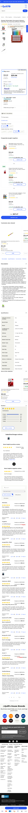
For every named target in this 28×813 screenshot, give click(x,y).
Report (24, 518)
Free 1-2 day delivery (7, 113)
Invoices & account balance (3, 760)
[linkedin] (13, 741)
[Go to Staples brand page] (5, 721)
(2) (21, 416)
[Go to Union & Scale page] (17, 721)
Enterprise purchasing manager (10, 777)
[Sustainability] (4, 306)
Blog (23, 752)
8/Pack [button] (16, 131)
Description (4, 258)
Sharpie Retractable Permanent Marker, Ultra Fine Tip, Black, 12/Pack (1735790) (17, 169)
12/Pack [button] (4, 131)
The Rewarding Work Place (24, 755)
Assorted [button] (5, 126)
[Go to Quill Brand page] (5, 716)
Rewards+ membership (10, 751)
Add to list (5, 120)
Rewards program (9, 754)
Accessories (18, 258)
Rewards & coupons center (17, 764)
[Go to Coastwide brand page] (11, 716)
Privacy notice (13, 804)
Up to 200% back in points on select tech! (14, 1)
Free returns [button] (5, 117)
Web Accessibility (24, 761)
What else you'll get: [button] (9, 107)
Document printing (10, 773)
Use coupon (22, 731)
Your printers (17, 757)
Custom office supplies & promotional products (10, 768)
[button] (27, 1)
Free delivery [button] (4, 398)
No (18, 518)
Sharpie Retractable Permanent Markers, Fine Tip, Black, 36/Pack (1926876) (10, 390)
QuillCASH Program (10, 757)
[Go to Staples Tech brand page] (11, 721)
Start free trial (22, 89)
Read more (12, 459)
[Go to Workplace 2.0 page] (23, 721)
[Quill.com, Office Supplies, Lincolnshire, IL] (5, 796)
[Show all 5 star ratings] (13, 414)
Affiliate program (9, 791)
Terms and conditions (12, 735)
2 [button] (11, 697)
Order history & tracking (3, 751)
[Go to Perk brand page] (23, 716)
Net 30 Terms (9, 764)
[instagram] (10, 741)
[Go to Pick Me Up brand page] (17, 716)
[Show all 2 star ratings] (13, 419)
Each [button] (22, 131)
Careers (23, 758)
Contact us (3, 779)
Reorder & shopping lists (17, 751)
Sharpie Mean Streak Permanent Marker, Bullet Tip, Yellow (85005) (10, 242)
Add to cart (16, 808)
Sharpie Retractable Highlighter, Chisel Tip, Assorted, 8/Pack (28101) (17, 194)
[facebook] (17, 741)
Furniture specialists (10, 781)
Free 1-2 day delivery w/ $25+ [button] (7, 250)
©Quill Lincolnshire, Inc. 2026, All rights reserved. (10, 800)
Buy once (6, 71)
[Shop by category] (1, 6)
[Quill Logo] (6, 6)
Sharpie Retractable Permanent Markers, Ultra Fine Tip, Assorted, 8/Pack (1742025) (16, 144)
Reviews (24, 258)
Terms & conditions (4, 804)
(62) (21, 414)
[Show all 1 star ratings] (13, 421)
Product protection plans (10, 785)
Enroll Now (14, 77)
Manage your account (3, 756)
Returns (2, 753)
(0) (21, 417)
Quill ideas (10, 788)
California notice (21, 804)
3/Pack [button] (10, 131)
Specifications (11, 258)
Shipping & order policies (3, 767)
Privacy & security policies (3, 776)
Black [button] (11, 126)
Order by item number (17, 760)
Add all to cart (14, 217)
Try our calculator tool (18, 91)
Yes (13, 518)
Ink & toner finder (17, 755)
